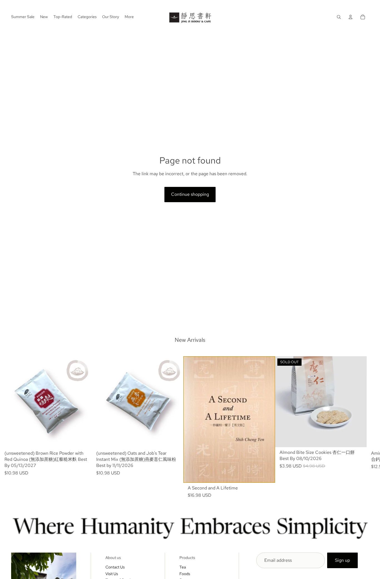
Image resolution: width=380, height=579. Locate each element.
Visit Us (111, 573)
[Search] (339, 17)
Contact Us (115, 567)
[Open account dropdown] (350, 17)
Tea (182, 567)
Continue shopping (190, 194)
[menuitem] (129, 17)
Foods (184, 573)
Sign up (342, 560)
